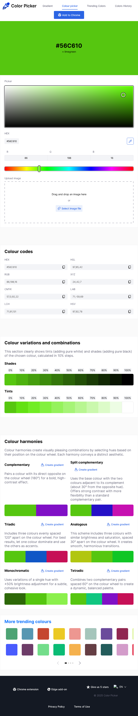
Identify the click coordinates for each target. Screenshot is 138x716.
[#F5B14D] (75, 649)
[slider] (69, 106)
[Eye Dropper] (130, 141)
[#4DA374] (11, 634)
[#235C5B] (106, 649)
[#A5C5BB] (90, 634)
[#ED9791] (75, 634)
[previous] (58, 663)
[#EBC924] (59, 634)
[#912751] (122, 634)
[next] (79, 663)
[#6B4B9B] (106, 634)
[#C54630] (43, 634)
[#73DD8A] (43, 649)
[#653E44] (90, 649)
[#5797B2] (27, 634)
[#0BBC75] (59, 649)
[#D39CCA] (122, 649)
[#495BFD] (11, 649)
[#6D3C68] (27, 649)
